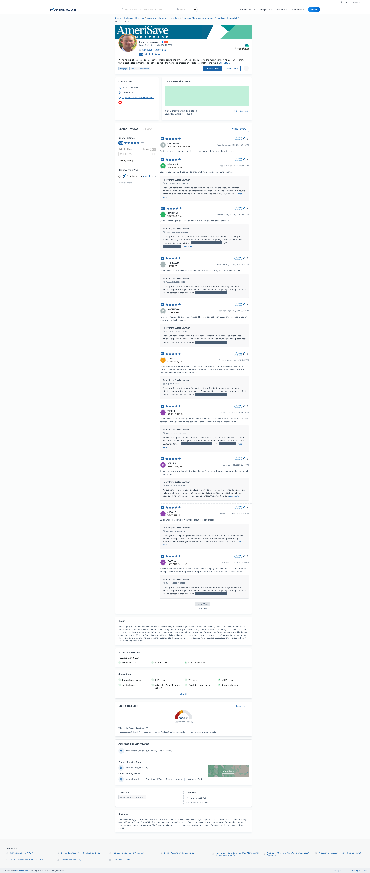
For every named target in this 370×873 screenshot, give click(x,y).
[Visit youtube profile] (120, 102)
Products (281, 9)
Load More (203, 604)
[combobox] (148, 9)
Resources (297, 9)
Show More (225, 63)
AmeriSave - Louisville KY (227, 18)
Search (118, 18)
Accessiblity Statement (357, 871)
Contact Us (359, 2)
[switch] (153, 149)
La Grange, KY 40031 (196, 779)
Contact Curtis (213, 68)
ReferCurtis (232, 68)
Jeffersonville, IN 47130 (137, 767)
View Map (228, 771)
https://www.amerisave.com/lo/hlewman (139, 97)
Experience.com (22, 870)
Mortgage (151, 18)
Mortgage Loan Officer (168, 18)
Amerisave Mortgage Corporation (197, 18)
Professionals (246, 9)
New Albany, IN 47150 (136, 779)
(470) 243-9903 (130, 87)
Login (345, 2)
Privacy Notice (339, 871)
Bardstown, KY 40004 (156, 779)
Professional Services (134, 18)
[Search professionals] (195, 9)
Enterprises (264, 9)
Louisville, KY (128, 92)
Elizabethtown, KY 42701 (178, 779)
